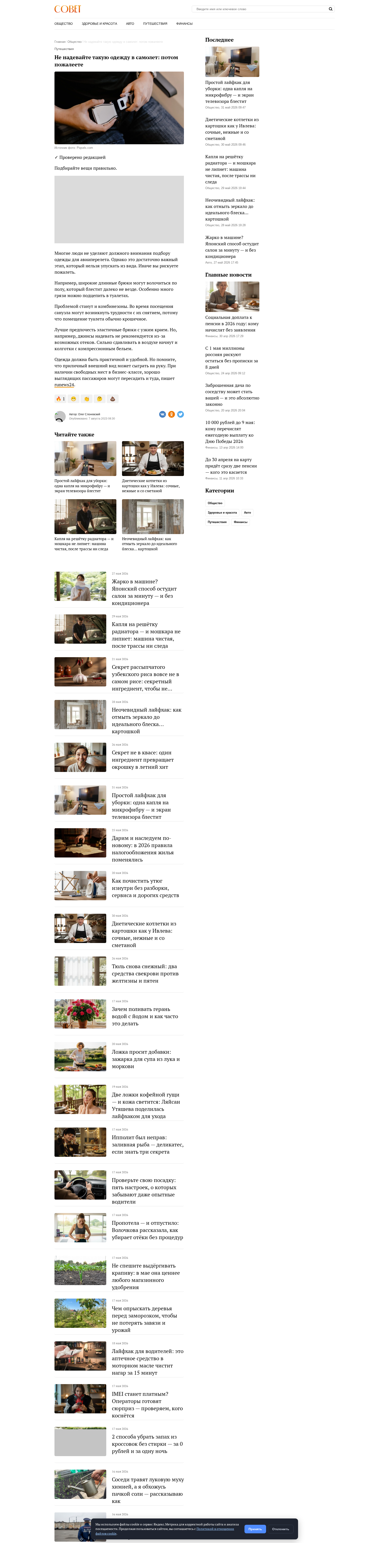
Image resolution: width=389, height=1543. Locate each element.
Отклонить (280, 1529)
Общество (63, 23)
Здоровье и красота (99, 23)
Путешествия (155, 23)
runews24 (64, 384)
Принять (255, 1529)
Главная (60, 41)
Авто (130, 23)
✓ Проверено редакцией (80, 157)
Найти (331, 9)
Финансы (184, 23)
